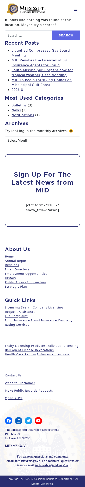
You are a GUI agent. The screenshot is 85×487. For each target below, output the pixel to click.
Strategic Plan (16, 286)
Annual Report (16, 261)
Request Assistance (20, 312)
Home (9, 256)
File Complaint (16, 316)
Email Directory (17, 269)
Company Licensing (47, 307)
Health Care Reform (20, 354)
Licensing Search (18, 307)
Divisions (12, 265)
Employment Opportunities (26, 274)
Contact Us (13, 375)
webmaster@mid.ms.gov (51, 465)
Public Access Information (25, 282)
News (16, 110)
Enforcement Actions (53, 354)
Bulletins (19, 105)
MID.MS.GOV (15, 446)
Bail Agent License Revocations (29, 350)
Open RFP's (13, 398)
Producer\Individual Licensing (55, 346)
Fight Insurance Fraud (22, 320)
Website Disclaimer (20, 383)
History (10, 278)
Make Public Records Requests (29, 390)
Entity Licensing (17, 346)
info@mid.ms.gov (26, 461)
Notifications (23, 115)
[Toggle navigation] (75, 9)
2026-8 (17, 89)
